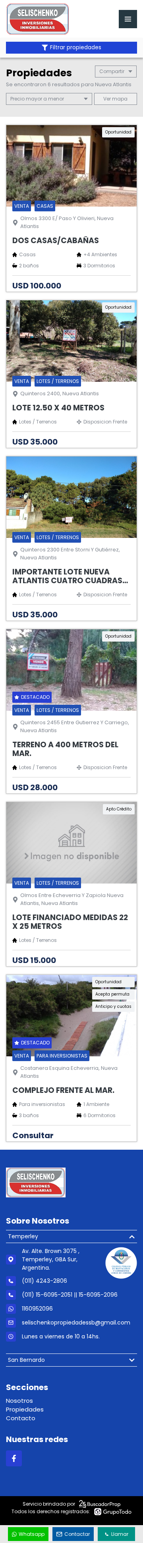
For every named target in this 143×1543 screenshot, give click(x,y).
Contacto (20, 1418)
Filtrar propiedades (75, 47)
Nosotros (19, 1400)
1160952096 (37, 1309)
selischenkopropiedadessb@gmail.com (76, 1322)
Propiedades (25, 1409)
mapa (119, 98)
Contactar (77, 1534)
